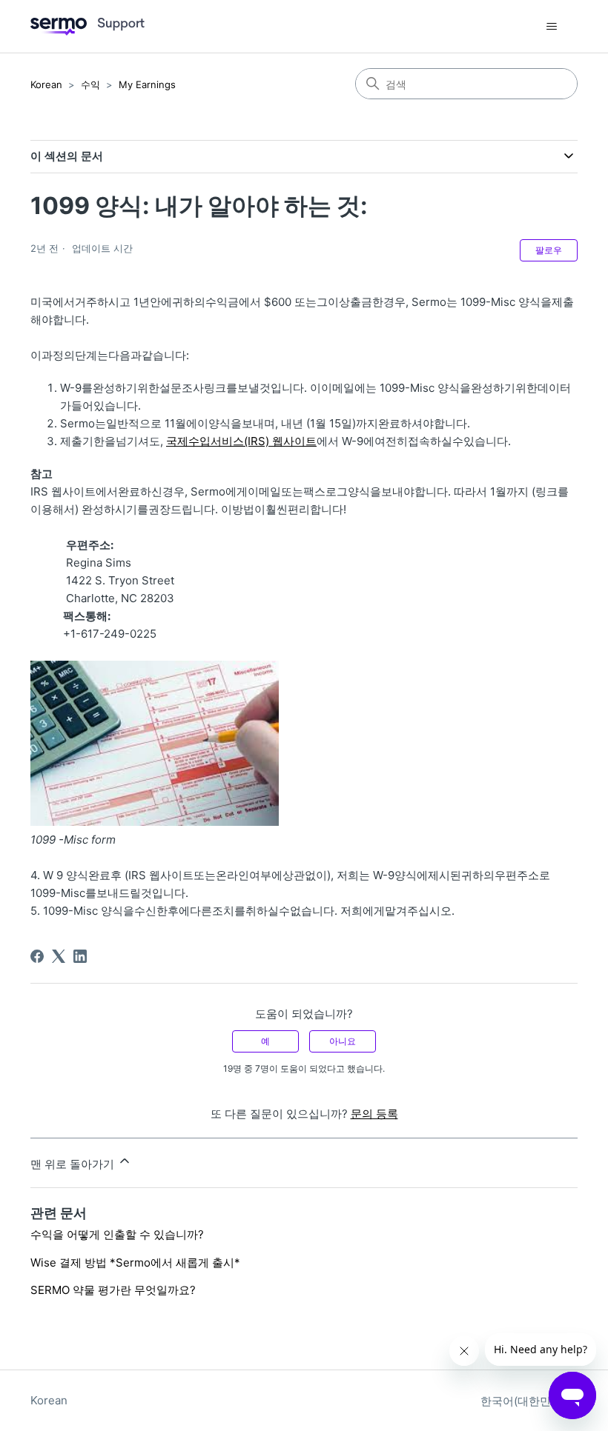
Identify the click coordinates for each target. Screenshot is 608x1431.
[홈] (87, 27)
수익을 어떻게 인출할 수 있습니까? (117, 1234)
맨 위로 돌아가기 (73, 1164)
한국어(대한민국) (524, 1401)
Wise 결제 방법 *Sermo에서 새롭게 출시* (135, 1262)
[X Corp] (58, 956)
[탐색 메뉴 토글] (551, 27)
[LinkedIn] (80, 956)
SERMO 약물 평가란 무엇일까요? (113, 1290)
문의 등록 (374, 1114)
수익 (90, 84)
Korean (46, 84)
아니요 (342, 1041)
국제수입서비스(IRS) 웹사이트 (241, 441)
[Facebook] (37, 956)
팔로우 (548, 250)
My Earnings (147, 84)
